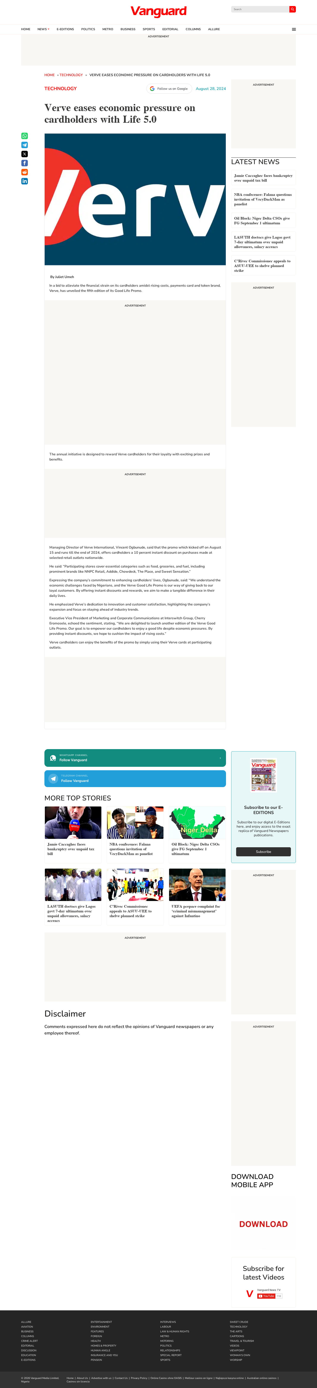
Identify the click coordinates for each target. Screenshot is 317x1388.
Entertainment (101, 1322)
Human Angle (100, 1350)
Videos (234, 1345)
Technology (71, 75)
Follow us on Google (172, 88)
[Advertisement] (135, 373)
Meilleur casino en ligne (198, 1378)
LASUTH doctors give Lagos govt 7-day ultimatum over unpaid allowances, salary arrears (262, 241)
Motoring (167, 1341)
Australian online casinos (261, 1378)
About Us (82, 1378)
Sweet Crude (239, 1322)
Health (96, 1341)
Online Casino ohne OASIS (166, 1378)
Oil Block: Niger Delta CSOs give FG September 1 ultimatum (262, 220)
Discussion (28, 1350)
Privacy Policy (139, 1378)
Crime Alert (29, 1341)
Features (97, 1331)
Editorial (170, 29)
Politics (88, 29)
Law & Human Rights (174, 1331)
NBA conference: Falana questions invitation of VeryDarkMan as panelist (263, 198)
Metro (107, 29)
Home (25, 29)
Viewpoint (237, 1350)
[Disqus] (135, 1102)
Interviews (168, 1322)
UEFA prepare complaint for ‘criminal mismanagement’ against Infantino (196, 910)
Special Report (171, 1355)
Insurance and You (104, 1355)
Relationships (170, 1350)
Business (128, 29)
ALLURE (214, 29)
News (42, 29)
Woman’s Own (240, 1355)
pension (96, 1360)
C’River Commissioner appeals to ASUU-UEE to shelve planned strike (262, 265)
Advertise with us (101, 1378)
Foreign (96, 1336)
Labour (165, 1326)
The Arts (236, 1331)
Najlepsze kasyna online (230, 1378)
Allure (26, 1322)
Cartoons (237, 1336)
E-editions (65, 29)
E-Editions (28, 1360)
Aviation (27, 1326)
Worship (236, 1360)
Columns (193, 29)
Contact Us (121, 1378)
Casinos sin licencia (78, 1381)
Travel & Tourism (242, 1341)
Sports (149, 29)
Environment (100, 1326)
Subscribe (263, 851)
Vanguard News (158, 12)
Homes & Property (103, 1345)
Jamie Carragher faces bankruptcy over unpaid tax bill (263, 177)
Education (28, 1355)
